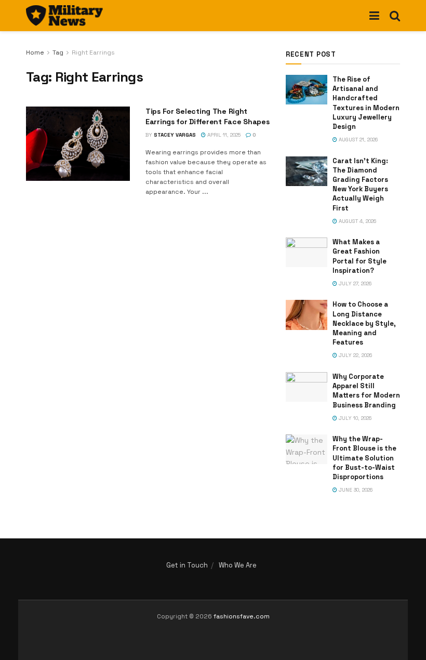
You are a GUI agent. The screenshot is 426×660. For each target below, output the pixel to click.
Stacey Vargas (175, 134)
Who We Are (238, 565)
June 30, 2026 (354, 489)
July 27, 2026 (354, 283)
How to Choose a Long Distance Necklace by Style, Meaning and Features (364, 323)
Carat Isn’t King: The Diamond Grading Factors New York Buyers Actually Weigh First (360, 184)
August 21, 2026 (357, 139)
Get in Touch (187, 565)
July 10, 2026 (354, 418)
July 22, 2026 (354, 355)
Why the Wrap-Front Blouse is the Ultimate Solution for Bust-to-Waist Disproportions (364, 457)
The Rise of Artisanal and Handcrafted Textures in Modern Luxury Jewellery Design (366, 103)
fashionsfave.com (242, 616)
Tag (57, 52)
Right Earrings (93, 52)
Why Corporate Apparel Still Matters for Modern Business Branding (366, 391)
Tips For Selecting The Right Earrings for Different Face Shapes (207, 116)
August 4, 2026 (356, 221)
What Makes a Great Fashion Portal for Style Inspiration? (359, 256)
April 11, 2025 (223, 134)
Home (35, 52)
